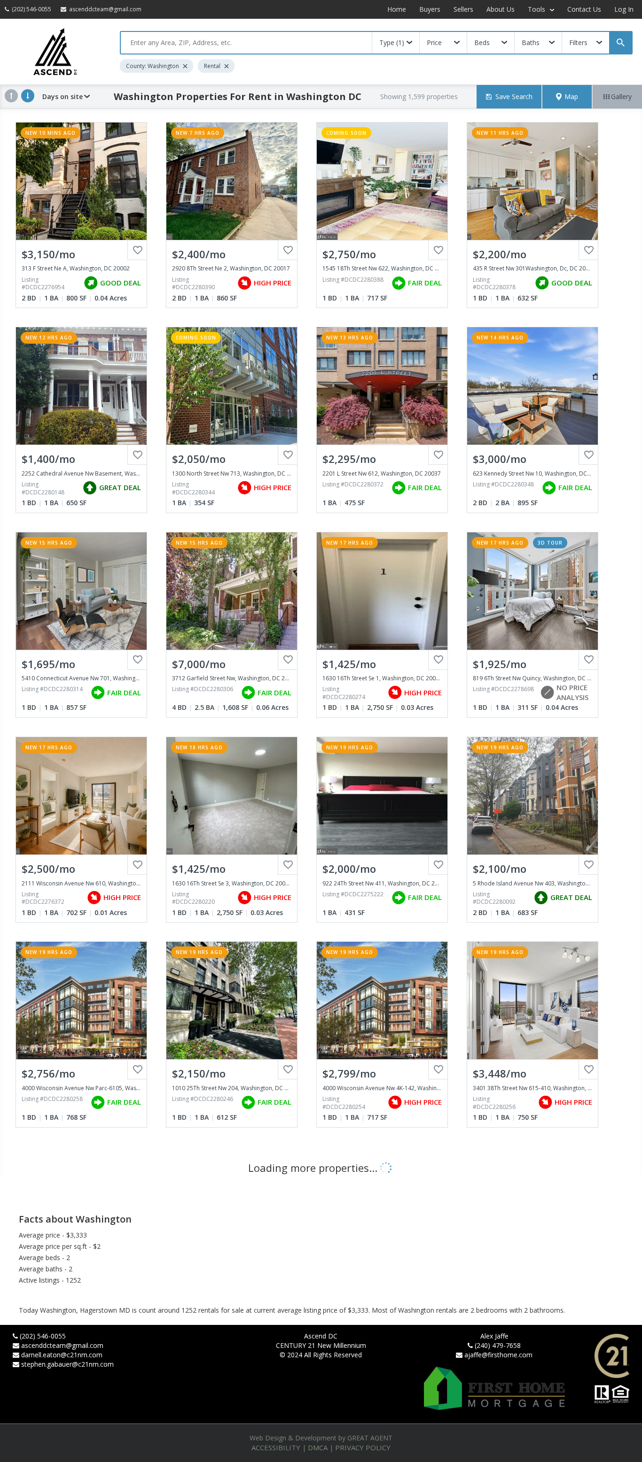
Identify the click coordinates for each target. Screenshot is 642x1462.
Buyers (429, 9)
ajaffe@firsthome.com (498, 1354)
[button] (567, 96)
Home (396, 9)
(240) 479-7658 (498, 1345)
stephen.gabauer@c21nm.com (67, 1364)
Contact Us (584, 9)
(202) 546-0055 (43, 1335)
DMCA (318, 1447)
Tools (537, 9)
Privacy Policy (363, 1447)
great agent (369, 1437)
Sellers (463, 9)
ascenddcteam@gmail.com (62, 1345)
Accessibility (275, 1447)
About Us (500, 9)
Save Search (513, 96)
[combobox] (246, 43)
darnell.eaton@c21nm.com (61, 1354)
